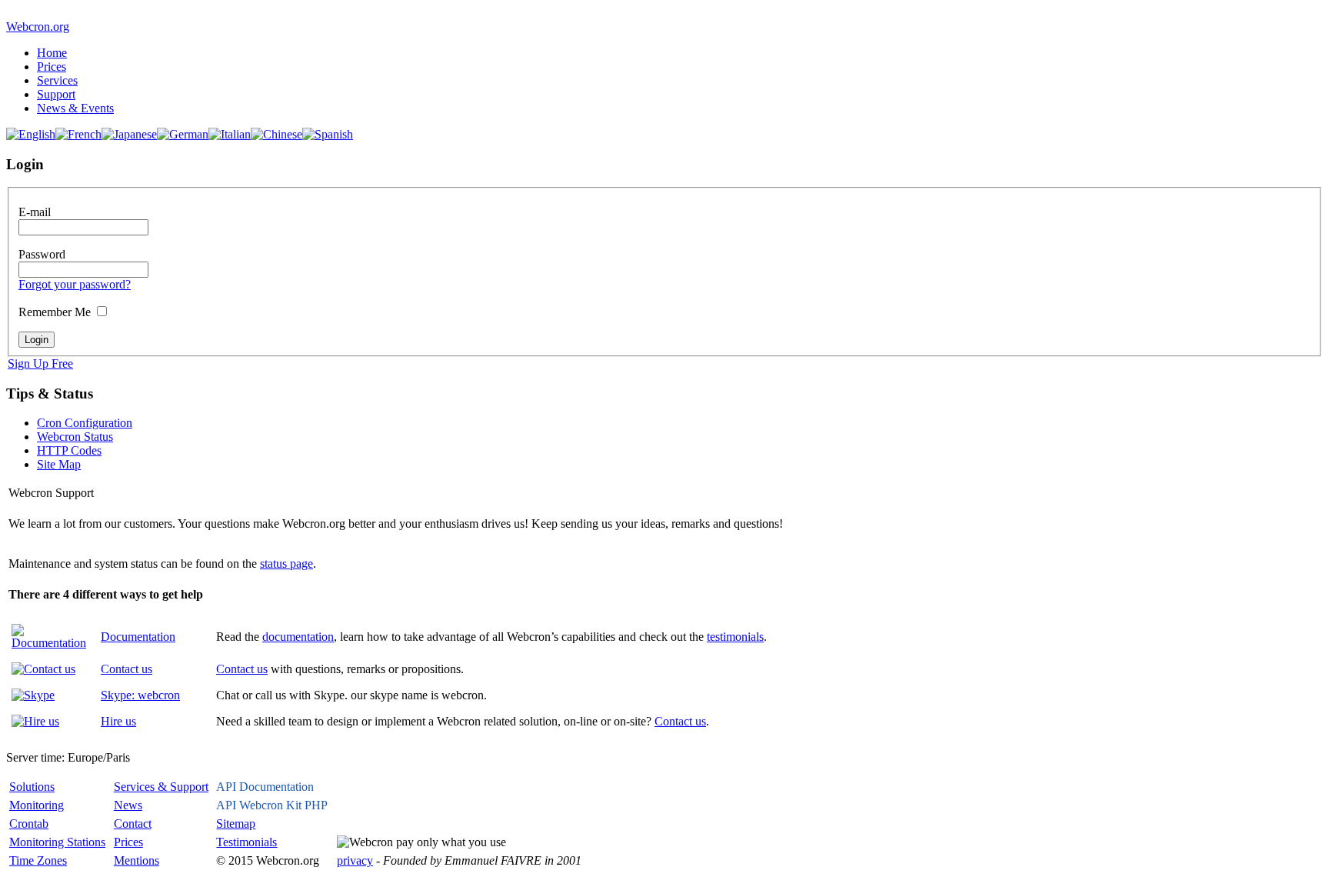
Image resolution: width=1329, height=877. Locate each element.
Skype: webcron (140, 695)
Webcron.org (37, 26)
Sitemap (235, 823)
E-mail (34, 211)
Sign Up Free (40, 363)
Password (41, 254)
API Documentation (265, 786)
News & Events (75, 108)
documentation (298, 636)
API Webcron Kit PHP (272, 805)
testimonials (735, 636)
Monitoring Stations (57, 842)
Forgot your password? (74, 284)
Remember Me (54, 311)
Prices (51, 66)
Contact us (126, 668)
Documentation (138, 636)
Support (56, 94)
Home (52, 52)
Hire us (118, 721)
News (128, 805)
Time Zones (38, 860)
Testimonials (246, 842)
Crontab (28, 823)
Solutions (32, 786)
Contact (133, 823)
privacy (355, 860)
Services (57, 80)
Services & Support (161, 786)
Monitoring (36, 805)
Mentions (136, 860)
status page (286, 563)
